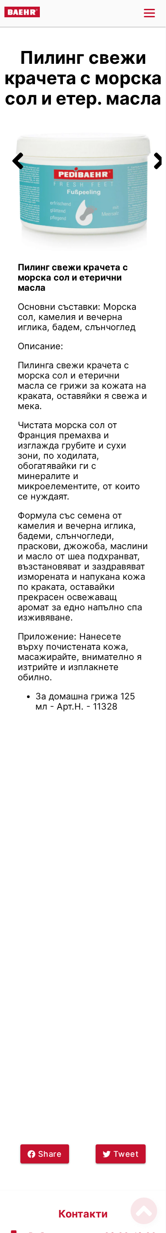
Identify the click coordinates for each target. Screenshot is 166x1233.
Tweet (126, 1154)
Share (50, 1154)
